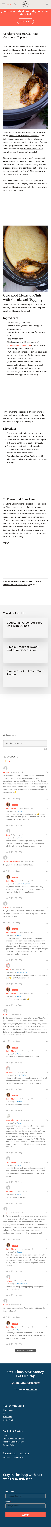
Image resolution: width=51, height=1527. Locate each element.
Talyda (19, 1252)
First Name (10, 1492)
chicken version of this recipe (16, 584)
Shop (5, 1435)
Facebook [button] (18, 1457)
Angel (19, 935)
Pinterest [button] (7, 1457)
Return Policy (9, 1445)
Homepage (8, 1410)
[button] (6, 4)
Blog (5, 1413)
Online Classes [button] (9, 1453)
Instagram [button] (32, 1389)
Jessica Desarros (23, 884)
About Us (7, 1416)
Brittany (20, 1102)
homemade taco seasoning (19, 345)
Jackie (19, 811)
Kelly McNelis (12, 808)
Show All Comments (25, 1350)
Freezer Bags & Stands (13, 1442)
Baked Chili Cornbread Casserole (24, 135)
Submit (25, 1514)
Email (8, 1501)
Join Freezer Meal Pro (13, 1438)
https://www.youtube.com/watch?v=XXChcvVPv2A (25, 1139)
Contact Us (8, 1420)
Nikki (5, 1015)
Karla (19, 1330)
